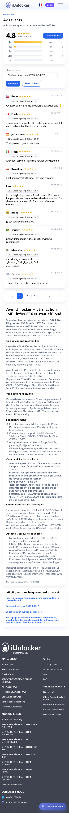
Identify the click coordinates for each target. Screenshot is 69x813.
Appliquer (13, 83)
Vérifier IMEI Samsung (12, 719)
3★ (10, 51)
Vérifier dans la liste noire (13, 701)
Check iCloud (8, 674)
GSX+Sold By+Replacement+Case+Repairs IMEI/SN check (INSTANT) (30, 360)
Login (50, 5)
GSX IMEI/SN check (52, 714)
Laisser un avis (53, 35)
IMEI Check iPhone (10, 669)
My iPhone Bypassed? (12, 706)
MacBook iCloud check (54, 704)
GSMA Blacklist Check (12, 696)
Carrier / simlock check (54, 709)
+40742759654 (13, 797)
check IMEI (29, 423)
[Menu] (60, 5)
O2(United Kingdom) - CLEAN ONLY (23, 101)
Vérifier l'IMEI (8, 664)
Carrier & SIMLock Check (38, 355)
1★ (10, 60)
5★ (10, 42)
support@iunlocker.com (17, 802)
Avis (45, 674)
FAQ (45, 679)
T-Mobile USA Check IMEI (14, 691)
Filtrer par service (14, 70)
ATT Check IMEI (9, 687)
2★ (10, 55)
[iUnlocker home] (18, 5)
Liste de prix (49, 692)
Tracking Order (50, 664)
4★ (10, 46)
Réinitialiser (32, 83)
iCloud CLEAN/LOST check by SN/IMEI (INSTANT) (33, 363)
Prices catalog (22, 414)
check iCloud (36, 426)
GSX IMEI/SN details (39, 436)
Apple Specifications (52, 669)
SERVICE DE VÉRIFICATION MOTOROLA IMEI (15, 740)
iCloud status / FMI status (20, 411)
